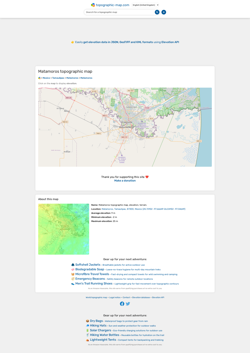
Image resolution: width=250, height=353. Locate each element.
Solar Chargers (100, 330)
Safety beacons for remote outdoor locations (130, 279)
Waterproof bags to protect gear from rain (126, 321)
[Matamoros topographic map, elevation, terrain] (63, 229)
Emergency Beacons (90, 278)
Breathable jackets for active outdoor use (124, 265)
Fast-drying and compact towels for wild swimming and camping (144, 274)
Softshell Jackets (87, 264)
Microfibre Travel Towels (92, 274)
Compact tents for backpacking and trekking (140, 340)
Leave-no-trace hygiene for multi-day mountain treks (133, 269)
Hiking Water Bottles (104, 335)
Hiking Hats (98, 325)
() (143, 209)
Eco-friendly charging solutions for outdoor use (137, 330)
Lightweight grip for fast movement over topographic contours (147, 283)
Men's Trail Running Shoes (93, 283)
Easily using (127, 42)
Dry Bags (96, 321)
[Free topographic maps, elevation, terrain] (39, 78)
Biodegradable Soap (89, 269)
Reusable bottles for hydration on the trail (142, 335)
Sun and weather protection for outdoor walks (132, 325)
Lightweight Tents (103, 339)
